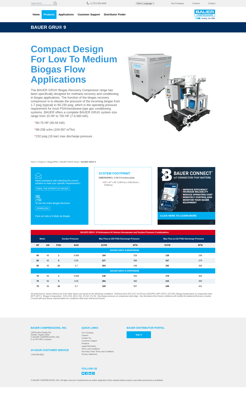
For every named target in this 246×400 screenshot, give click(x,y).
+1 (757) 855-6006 (98, 3)
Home (36, 14)
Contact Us (86, 338)
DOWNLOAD (43, 208)
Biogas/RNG (53, 162)
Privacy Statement (89, 354)
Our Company (177, 3)
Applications (66, 14)
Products (49, 14)
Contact (211, 3)
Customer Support (89, 14)
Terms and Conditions (91, 349)
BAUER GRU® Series (69, 162)
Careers (196, 3)
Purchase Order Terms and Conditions (98, 351)
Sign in (139, 335)
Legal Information (89, 346)
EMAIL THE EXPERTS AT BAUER (53, 189)
